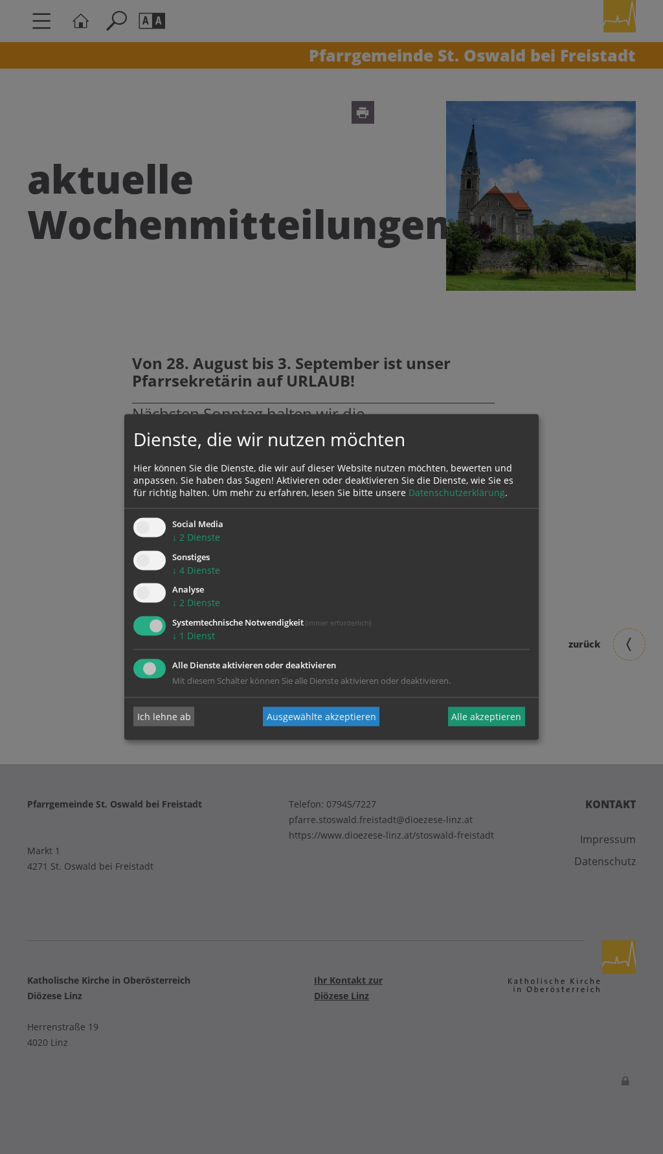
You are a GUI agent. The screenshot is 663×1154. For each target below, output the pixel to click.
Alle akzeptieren (486, 716)
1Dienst (193, 636)
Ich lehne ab (164, 716)
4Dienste (196, 570)
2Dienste (196, 537)
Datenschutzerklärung (457, 492)
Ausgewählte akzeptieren (321, 716)
